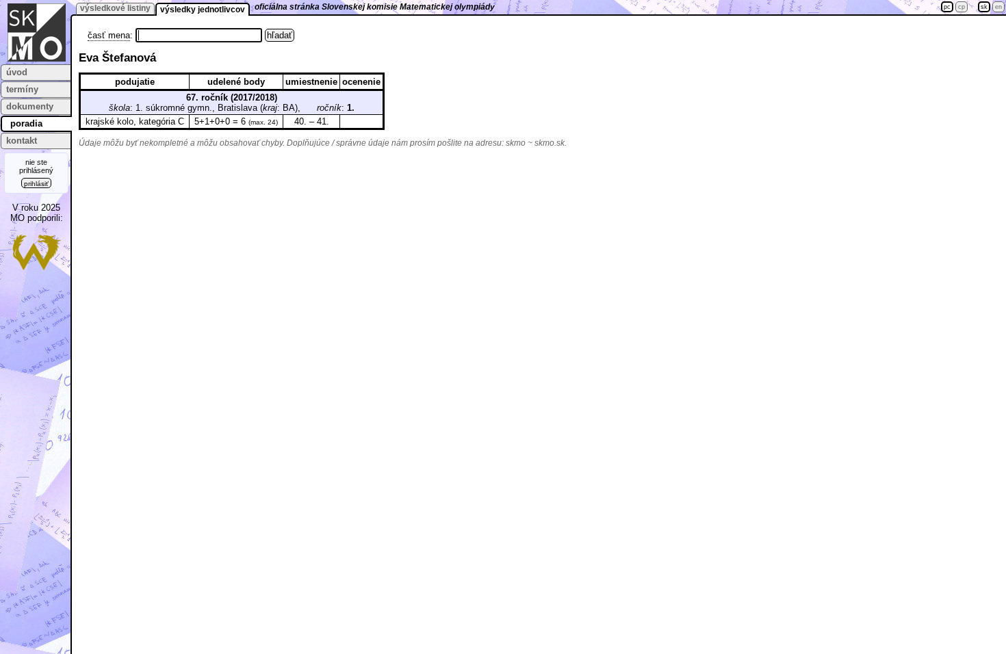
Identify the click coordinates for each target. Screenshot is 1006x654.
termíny (22, 89)
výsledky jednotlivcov (202, 9)
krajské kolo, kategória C (135, 121)
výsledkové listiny (115, 8)
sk (984, 6)
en (998, 6)
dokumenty (29, 106)
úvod (16, 72)
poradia (26, 123)
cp (961, 6)
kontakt (21, 140)
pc (947, 6)
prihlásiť (36, 183)
